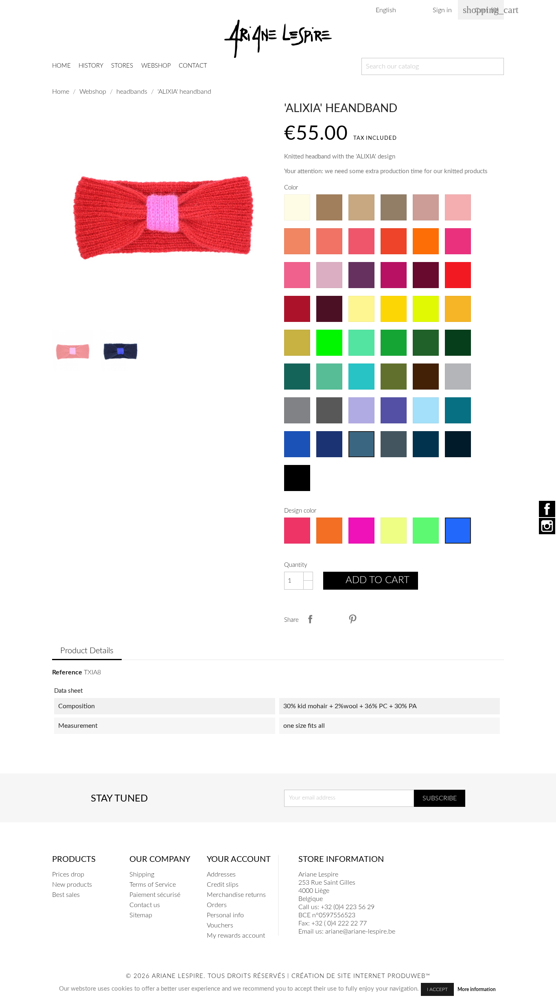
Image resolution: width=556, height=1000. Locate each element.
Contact (193, 66)
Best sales (66, 895)
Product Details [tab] (87, 651)
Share (310, 619)
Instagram (547, 526)
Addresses (221, 874)
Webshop (156, 66)
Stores (122, 66)
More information (476, 989)
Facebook (547, 509)
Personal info (225, 915)
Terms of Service (152, 884)
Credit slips (223, 884)
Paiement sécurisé (154, 895)
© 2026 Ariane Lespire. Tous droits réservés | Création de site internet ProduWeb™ (278, 976)
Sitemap (140, 915)
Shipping (141, 874)
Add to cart (371, 581)
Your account (239, 859)
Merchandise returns (236, 895)
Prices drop (68, 874)
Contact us (144, 905)
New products (72, 884)
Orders (217, 905)
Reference (67, 672)
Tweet (331, 619)
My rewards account (236, 935)
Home (61, 66)
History (91, 66)
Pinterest (352, 619)
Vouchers (220, 925)
